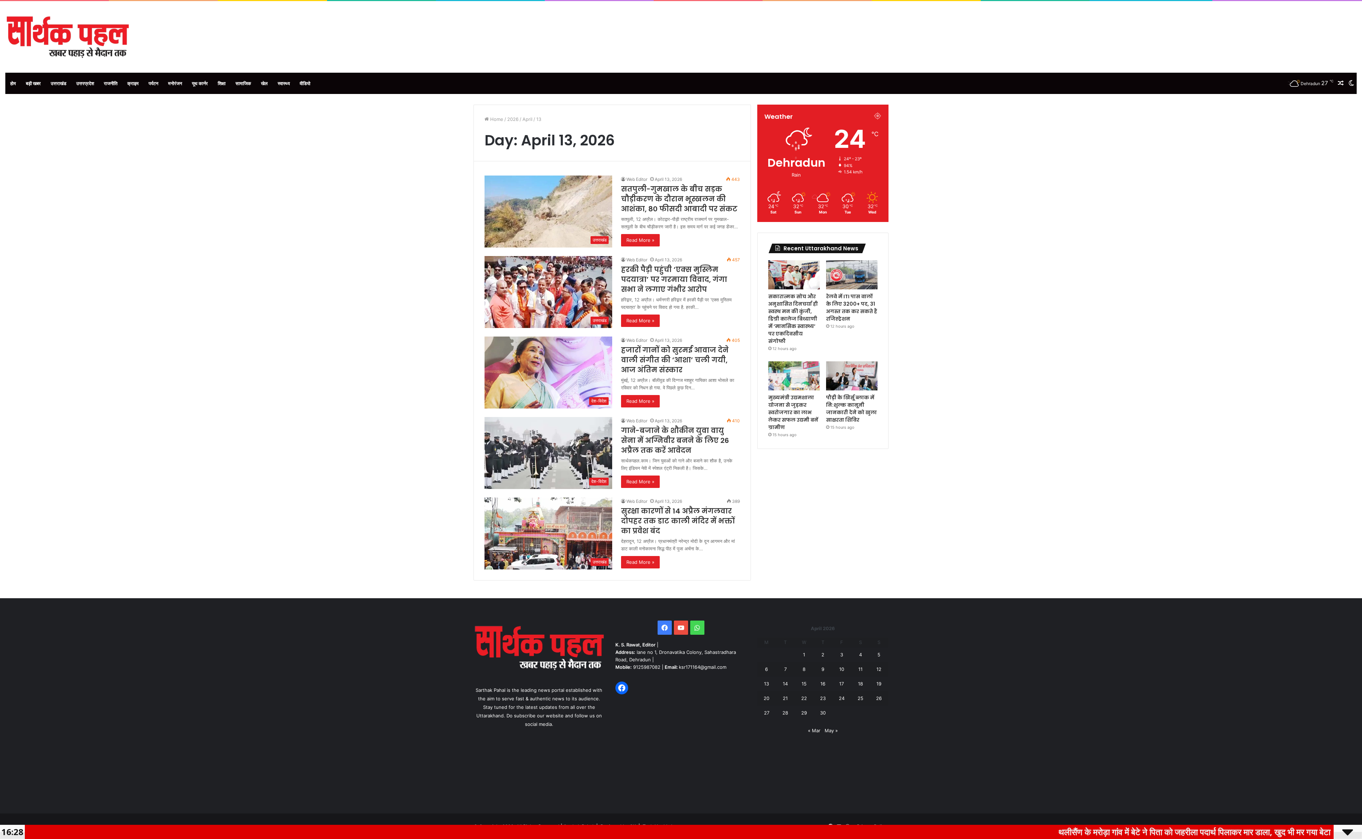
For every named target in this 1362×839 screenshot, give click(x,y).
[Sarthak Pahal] (67, 37)
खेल (264, 83)
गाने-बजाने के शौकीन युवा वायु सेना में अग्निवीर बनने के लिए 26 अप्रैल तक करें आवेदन (675, 440)
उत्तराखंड (58, 83)
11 (860, 669)
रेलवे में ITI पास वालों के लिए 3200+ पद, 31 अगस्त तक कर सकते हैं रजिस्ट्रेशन (851, 307)
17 (841, 684)
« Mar (814, 730)
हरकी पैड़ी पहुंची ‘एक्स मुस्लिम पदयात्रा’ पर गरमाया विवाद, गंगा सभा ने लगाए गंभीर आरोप (674, 279)
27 (766, 713)
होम (13, 83)
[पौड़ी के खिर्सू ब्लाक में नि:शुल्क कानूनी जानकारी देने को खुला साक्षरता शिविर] (851, 375)
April (527, 119)
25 (860, 698)
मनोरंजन (175, 83)
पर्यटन (153, 83)
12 (878, 669)
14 (785, 684)
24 (842, 698)
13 (766, 684)
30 (823, 713)
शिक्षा (222, 83)
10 (841, 669)
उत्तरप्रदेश (85, 83)
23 (823, 698)
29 (804, 713)
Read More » (640, 240)
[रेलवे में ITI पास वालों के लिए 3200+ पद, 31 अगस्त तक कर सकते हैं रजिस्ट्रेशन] (851, 274)
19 (878, 684)
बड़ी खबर (33, 83)
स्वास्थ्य (284, 83)
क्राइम (133, 83)
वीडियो (305, 83)
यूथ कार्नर (200, 83)
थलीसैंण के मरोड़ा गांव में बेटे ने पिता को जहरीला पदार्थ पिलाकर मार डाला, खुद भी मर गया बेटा (1092, 832)
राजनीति (110, 83)
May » (831, 730)
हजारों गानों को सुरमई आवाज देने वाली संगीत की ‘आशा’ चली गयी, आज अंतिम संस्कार (675, 360)
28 (785, 713)
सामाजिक (243, 83)
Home (496, 119)
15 (804, 684)
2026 (513, 119)
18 (860, 684)
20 (766, 698)
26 (879, 698)
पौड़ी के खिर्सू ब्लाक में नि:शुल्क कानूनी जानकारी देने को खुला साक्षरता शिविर (851, 408)
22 (804, 698)
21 (785, 698)
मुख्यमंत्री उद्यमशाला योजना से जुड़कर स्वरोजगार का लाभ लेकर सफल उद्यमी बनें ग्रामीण (793, 412)
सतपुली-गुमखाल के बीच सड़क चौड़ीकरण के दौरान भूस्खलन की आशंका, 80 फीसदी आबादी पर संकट (679, 199)
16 (822, 684)
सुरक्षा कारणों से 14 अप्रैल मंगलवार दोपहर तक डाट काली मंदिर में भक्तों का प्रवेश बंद (678, 521)
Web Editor (636, 179)
